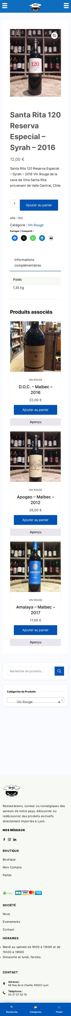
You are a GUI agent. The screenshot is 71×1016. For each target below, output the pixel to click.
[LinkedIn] (14, 839)
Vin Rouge (36, 225)
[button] (54, 35)
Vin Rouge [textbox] (34, 702)
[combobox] (35, 700)
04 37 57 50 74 (17, 994)
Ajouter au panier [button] (35, 410)
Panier (7, 875)
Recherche (59, 671)
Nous (6, 914)
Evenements (11, 921)
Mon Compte (12, 867)
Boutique (9, 859)
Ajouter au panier (39, 205)
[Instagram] (9, 839)
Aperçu (35, 422)
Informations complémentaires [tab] (27, 262)
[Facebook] (4, 839)
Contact (8, 929)
